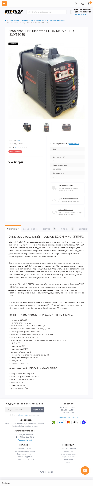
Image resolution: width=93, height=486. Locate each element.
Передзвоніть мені (25, 440)
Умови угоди (23, 415)
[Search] (29, 12)
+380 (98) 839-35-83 (82, 9)
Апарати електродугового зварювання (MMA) (48, 20)
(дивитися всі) (73, 144)
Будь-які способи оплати (68, 199)
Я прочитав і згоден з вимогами (26, 415)
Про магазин (68, 451)
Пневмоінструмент (25, 457)
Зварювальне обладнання (18, 20)
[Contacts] (82, 3)
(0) (16, 147)
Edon (19, 140)
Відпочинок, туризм (24, 454)
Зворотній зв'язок (68, 457)
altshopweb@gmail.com (68, 417)
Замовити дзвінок (81, 14)
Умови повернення (65, 210)
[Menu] (4, 3)
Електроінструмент (24, 449)
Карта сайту (68, 459)
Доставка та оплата (65, 185)
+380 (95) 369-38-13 (82, 12)
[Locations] (75, 3)
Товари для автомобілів (25, 459)
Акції (68, 462)
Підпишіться (38, 410)
